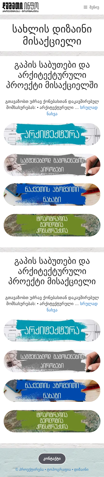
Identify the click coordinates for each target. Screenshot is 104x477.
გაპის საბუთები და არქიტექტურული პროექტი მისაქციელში (52, 75)
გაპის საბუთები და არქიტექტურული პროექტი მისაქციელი (52, 271)
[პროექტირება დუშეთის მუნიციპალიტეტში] (20, 7)
